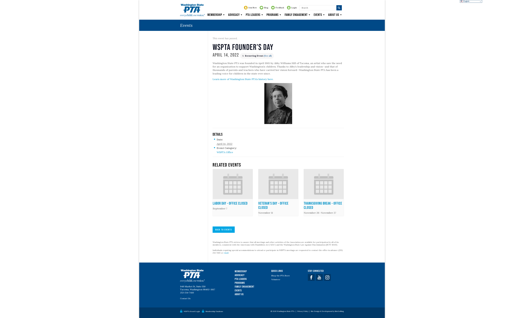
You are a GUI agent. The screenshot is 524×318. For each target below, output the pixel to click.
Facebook (311, 277)
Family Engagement (296, 15)
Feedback (280, 7)
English (466, 1)
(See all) (268, 55)
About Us (239, 294)
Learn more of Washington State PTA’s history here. (243, 79)
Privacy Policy (302, 311)
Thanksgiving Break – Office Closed (323, 205)
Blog (266, 7)
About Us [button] (333, 15)
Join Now (252, 7)
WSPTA (192, 10)
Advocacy (234, 15)
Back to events (223, 229)
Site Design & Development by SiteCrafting (327, 311)
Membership (214, 15)
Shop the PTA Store (280, 275)
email (226, 253)
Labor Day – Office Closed (230, 203)
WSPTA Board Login (192, 311)
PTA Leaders (253, 15)
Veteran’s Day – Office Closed (273, 205)
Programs (273, 15)
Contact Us (185, 298)
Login (294, 7)
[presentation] (233, 184)
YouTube (319, 277)
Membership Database (214, 311)
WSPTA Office (225, 152)
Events (318, 15)
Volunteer (275, 279)
